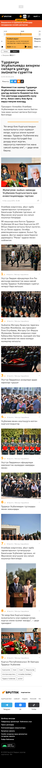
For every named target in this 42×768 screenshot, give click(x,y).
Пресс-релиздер (7, 725)
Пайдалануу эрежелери (10, 721)
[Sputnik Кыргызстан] (7, 17)
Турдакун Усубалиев (8, 678)
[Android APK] (8, 745)
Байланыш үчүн (26, 721)
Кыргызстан (6, 670)
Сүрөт (21, 670)
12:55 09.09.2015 (7, 77)
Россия (33, 699)
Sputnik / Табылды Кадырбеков (18, 274)
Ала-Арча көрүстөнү (8, 674)
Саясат (17, 699)
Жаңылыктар (30, 670)
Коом (14, 670)
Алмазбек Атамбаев (24, 674)
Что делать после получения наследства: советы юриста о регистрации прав (18, 43)
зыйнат (20, 678)
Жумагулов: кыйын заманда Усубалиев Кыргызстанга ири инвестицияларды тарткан (20, 192)
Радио (25, 699)
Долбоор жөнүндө (8, 718)
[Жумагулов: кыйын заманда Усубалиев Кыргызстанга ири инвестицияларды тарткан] (21, 172)
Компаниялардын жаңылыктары (13, 728)
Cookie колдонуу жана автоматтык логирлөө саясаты (14, 735)
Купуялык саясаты (8, 731)
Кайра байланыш (7, 739)
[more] (38, 200)
